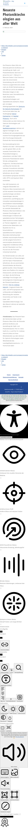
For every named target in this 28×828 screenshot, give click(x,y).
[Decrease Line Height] (1, 661)
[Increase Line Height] (1, 655)
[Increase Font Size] (1, 632)
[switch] (0, 477)
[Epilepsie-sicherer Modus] (0, 624)
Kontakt (21, 377)
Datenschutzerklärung (10, 377)
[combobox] (14, 398)
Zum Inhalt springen (6, 814)
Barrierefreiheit (13, 380)
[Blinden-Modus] (0, 588)
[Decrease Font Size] (1, 638)
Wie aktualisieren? (20, 736)
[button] (0, 404)
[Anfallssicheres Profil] (0, 514)
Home (9, 375)
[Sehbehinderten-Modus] (0, 478)
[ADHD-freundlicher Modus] (0, 550)
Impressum (16, 375)
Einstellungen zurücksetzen (7, 816)
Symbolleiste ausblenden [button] (6, 437)
